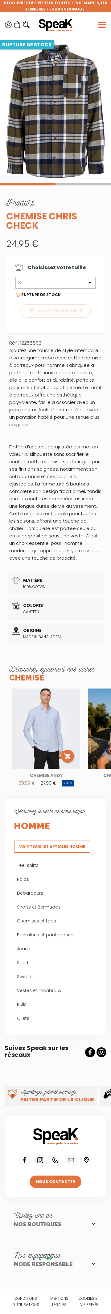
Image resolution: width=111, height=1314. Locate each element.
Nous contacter (55, 1182)
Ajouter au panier (56, 311)
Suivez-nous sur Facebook (90, 1052)
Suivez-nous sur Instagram (101, 1052)
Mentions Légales (59, 1301)
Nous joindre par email (71, 1160)
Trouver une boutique (86, 1160)
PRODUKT (20, 202)
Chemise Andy (46, 775)
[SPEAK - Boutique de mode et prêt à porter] (55, 24)
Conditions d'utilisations (25, 1301)
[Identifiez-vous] (8, 24)
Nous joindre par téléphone (55, 1160)
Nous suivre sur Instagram (40, 1160)
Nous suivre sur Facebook (24, 1160)
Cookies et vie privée (89, 1301)
